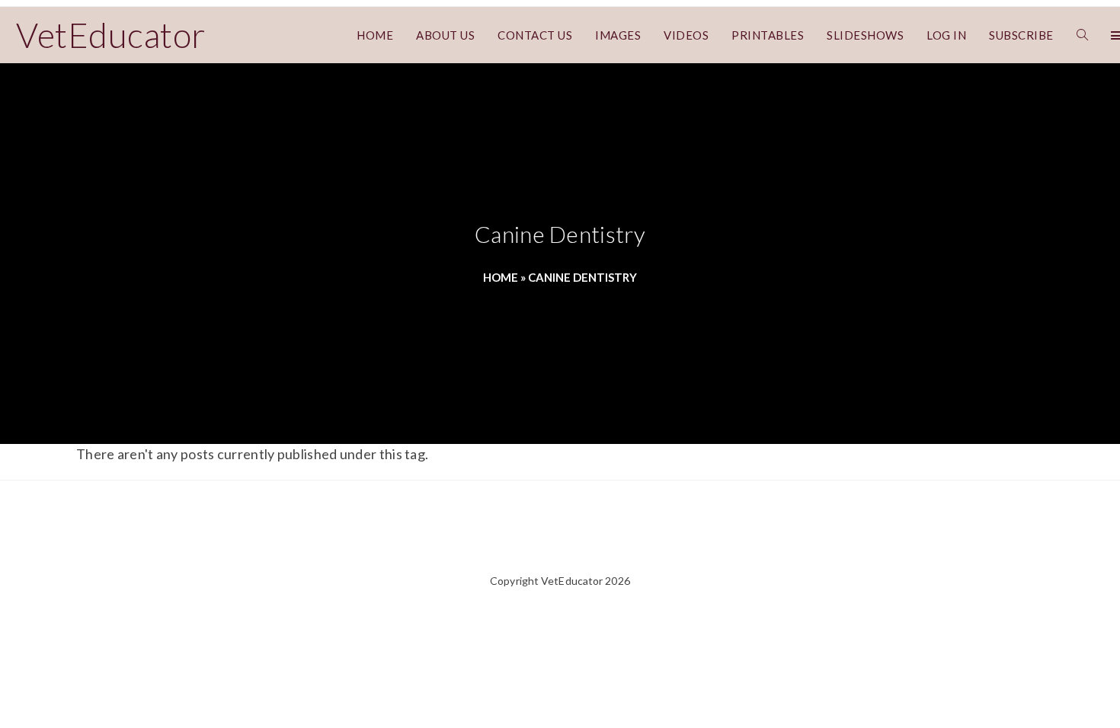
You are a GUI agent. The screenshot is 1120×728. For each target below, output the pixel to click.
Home (500, 277)
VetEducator (111, 35)
